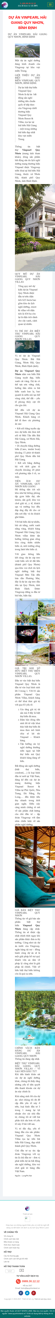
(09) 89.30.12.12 (29, 3)
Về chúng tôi (8, 1236)
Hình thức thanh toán (12, 1245)
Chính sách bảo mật (11, 1239)
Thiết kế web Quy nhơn (42, 1299)
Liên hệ (6, 1262)
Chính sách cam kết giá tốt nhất (16, 1259)
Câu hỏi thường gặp (11, 1256)
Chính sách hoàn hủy (12, 1248)
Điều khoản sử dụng (11, 1242)
